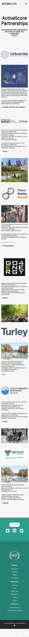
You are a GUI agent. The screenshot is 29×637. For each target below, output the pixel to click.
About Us (14, 585)
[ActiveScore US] (9, 3)
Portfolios (15, 572)
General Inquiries (15, 607)
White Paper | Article (7, 242)
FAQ (15, 588)
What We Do (14, 594)
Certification (15, 569)
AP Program (14, 578)
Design (15, 575)
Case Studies (15, 591)
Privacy (14, 600)
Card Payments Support (14, 610)
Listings (14, 597)
